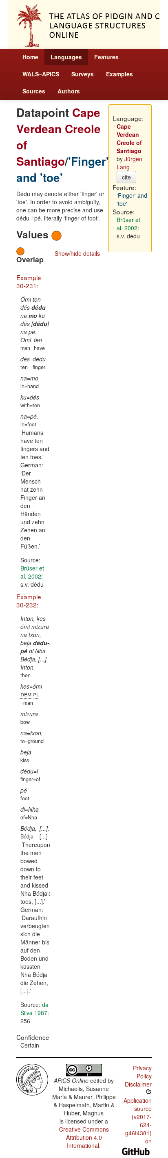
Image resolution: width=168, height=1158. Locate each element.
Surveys (82, 74)
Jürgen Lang (129, 163)
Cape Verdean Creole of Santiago (58, 136)
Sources (33, 91)
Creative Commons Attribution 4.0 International (84, 1137)
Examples (119, 74)
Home (30, 57)
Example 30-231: (28, 281)
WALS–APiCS (40, 74)
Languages (66, 57)
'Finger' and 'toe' (62, 169)
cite (126, 177)
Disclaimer (138, 1084)
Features (106, 57)
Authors (68, 91)
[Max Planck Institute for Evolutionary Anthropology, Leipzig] (32, 1079)
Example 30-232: (28, 600)
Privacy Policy (142, 1072)
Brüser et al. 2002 (32, 572)
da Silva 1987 (34, 1008)
